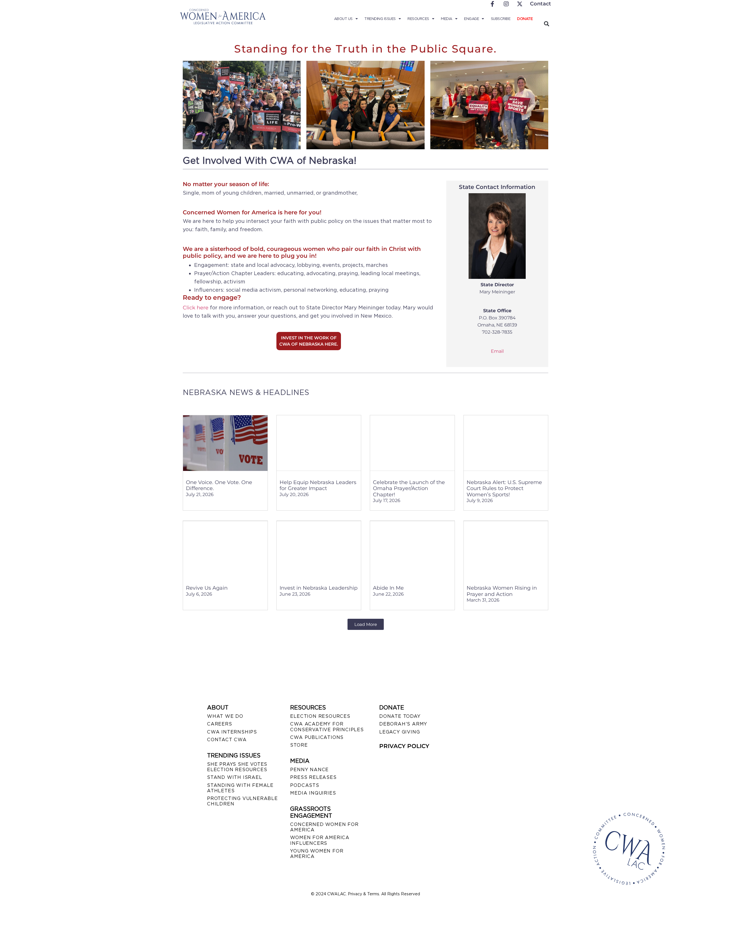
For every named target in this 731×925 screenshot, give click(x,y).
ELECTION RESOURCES (320, 716)
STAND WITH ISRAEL (234, 777)
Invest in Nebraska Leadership (319, 588)
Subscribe (501, 19)
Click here (195, 308)
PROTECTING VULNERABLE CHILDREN (242, 801)
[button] (546, 23)
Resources (418, 19)
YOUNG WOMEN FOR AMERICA (316, 853)
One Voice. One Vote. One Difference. (219, 485)
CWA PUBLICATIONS (317, 737)
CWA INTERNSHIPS (232, 732)
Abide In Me (388, 588)
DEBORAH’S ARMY (403, 724)
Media (446, 19)
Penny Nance (309, 769)
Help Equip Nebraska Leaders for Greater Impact (318, 485)
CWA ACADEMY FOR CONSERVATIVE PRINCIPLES (327, 726)
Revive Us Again (207, 588)
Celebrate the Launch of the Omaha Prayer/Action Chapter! (409, 488)
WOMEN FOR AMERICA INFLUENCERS (320, 840)
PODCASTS (304, 785)
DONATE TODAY (400, 716)
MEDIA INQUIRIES (313, 793)
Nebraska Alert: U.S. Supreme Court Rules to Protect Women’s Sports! (504, 488)
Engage (471, 19)
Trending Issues (380, 19)
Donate (525, 19)
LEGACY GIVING (399, 732)
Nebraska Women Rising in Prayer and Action (502, 591)
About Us (343, 19)
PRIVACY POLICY (404, 746)
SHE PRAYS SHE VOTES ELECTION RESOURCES (237, 766)
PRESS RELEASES (313, 777)
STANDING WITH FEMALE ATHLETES (240, 788)
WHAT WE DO (225, 716)
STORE (299, 745)
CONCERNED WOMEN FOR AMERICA (324, 827)
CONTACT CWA (227, 739)
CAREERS (219, 724)
